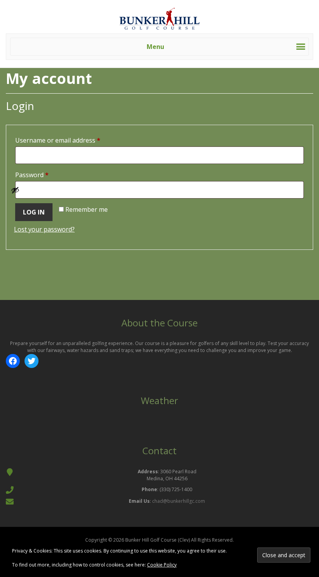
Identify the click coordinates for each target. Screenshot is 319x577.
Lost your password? (44, 229)
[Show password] (155, 190)
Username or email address (70, 140)
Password (44, 174)
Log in (34, 212)
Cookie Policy (162, 564)
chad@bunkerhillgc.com (178, 501)
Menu (155, 46)
